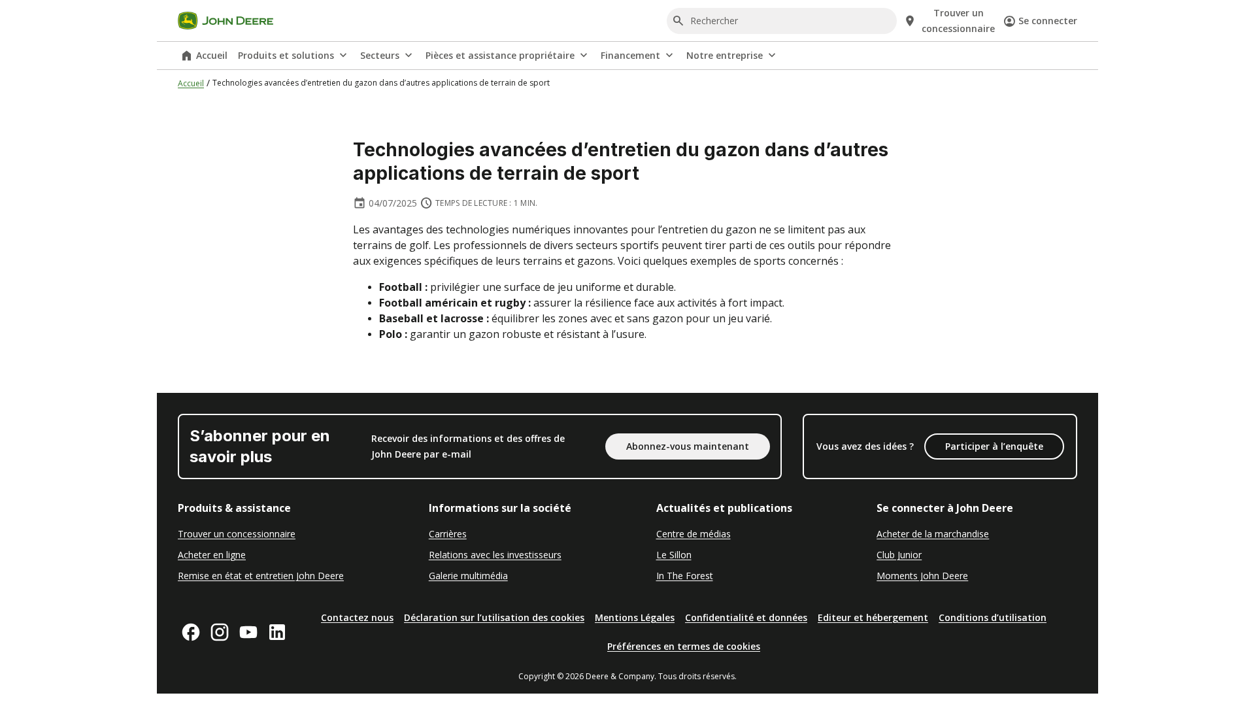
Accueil (211, 55)
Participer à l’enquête (994, 446)
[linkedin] (277, 632)
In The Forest (684, 575)
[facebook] (191, 632)
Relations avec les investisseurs (495, 554)
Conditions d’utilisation (992, 617)
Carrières (448, 534)
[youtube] (248, 632)
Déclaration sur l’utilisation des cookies (494, 617)
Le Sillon (674, 554)
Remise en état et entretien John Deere (261, 575)
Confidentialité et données (746, 617)
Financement (630, 55)
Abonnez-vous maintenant (687, 446)
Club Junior (899, 554)
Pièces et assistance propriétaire (500, 55)
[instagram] (220, 632)
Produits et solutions (286, 55)
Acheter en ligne (212, 554)
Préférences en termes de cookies (683, 646)
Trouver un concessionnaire (236, 534)
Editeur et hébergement (873, 617)
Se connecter (1047, 20)
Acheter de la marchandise (933, 534)
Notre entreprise (724, 55)
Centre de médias (693, 534)
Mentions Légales (635, 617)
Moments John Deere (922, 575)
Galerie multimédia (468, 575)
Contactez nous (357, 617)
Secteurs (379, 55)
